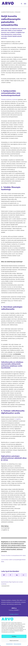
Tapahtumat (15, 582)
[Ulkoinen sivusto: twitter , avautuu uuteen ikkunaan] (4, 575)
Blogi (10, 582)
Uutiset (21, 582)
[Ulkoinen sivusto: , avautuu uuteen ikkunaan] (17, 575)
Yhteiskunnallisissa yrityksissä (9, 99)
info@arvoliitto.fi (14, 614)
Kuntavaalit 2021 (5, 585)
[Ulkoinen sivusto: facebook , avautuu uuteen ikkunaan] (11, 575)
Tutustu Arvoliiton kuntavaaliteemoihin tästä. (13, 555)
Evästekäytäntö (9, 643)
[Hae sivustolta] (21, 3)
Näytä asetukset (14, 640)
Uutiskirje (3, 584)
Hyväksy (14, 636)
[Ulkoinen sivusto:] (23, 575)
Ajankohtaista (5, 582)
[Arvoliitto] (8, 3)
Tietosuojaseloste (17, 643)
